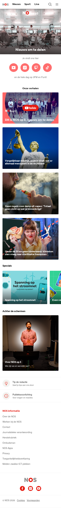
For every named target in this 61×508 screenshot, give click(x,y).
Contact (6, 427)
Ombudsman (9, 442)
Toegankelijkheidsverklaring (16, 458)
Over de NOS (9, 416)
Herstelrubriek (9, 437)
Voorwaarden (33, 500)
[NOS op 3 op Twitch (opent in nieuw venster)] (36, 67)
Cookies (21, 500)
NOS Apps (8, 448)
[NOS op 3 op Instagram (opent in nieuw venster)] (24, 67)
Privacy (6, 453)
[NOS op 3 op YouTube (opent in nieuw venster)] (13, 67)
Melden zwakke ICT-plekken (16, 463)
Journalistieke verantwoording (17, 432)
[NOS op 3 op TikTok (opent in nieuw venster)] (47, 67)
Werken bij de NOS (12, 421)
